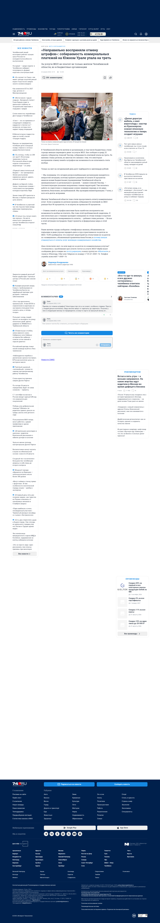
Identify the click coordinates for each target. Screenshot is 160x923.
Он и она (100, 794)
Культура (75, 801)
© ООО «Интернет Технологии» (23, 916)
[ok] (57, 834)
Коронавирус (86, 271)
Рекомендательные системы (90, 906)
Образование (77, 819)
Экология (125, 805)
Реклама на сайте (19, 794)
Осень (99, 798)
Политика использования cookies (91, 903)
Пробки (70, 34)
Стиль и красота (128, 798)
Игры (103, 29)
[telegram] (46, 834)
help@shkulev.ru (27, 903)
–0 (110, 315)
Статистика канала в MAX (23, 819)
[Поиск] (135, 34)
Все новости (25, 48)
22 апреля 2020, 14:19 (48, 72)
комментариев (54, 78)
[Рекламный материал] (98, 34)
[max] (63, 834)
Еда (45, 812)
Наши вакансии (19, 808)
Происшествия (103, 805)
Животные (48, 815)
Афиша (74, 29)
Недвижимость (19, 29)
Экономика (126, 808)
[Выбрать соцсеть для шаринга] (110, 77)
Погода (52, 29)
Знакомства (43, 29)
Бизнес (46, 798)
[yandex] (80, 834)
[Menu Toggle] (13, 34)
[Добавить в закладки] (105, 77)
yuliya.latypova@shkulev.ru (126, 885)
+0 (104, 315)
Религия (100, 815)
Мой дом (75, 808)
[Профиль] (146, 34)
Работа (100, 808)
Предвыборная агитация (22, 815)
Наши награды (18, 805)
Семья (99, 819)
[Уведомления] (141, 34)
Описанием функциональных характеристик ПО (96, 894)
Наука (74, 812)
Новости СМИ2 (48, 360)
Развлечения (102, 812)
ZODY (108, 29)
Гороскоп (83, 29)
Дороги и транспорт (51, 808)
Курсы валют (93, 29)
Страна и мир (127, 801)
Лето (74, 805)
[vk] (52, 834)
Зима (74, 794)
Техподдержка (18, 812)
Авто (46, 794)
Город (46, 805)
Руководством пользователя (90, 893)
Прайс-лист (17, 798)
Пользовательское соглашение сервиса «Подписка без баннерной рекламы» (105, 909)
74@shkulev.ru (36, 900)
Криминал (76, 798)
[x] (69, 834)
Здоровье (47, 819)
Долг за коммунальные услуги (53, 271)
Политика (101, 801)
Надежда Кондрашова (58, 262)
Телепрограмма (63, 29)
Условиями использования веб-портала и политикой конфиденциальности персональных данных (112, 896)
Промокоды (31, 29)
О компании (17, 801)
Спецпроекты (127, 812)
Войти (49, 345)
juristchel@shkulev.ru (62, 901)
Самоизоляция (73, 271)
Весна (46, 801)
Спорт (124, 794)
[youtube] (74, 834)
